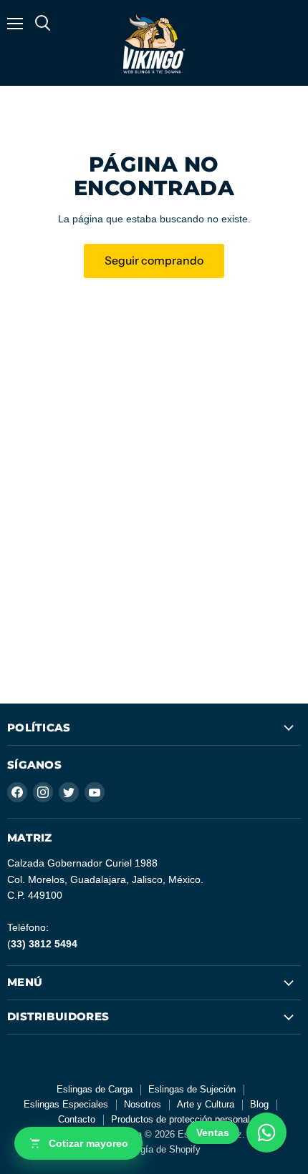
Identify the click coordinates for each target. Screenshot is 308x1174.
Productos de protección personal (180, 1119)
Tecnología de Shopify (154, 1149)
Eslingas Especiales (66, 1104)
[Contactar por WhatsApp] (266, 1133)
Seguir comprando (154, 260)
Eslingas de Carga (95, 1089)
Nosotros (142, 1104)
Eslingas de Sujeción (192, 1089)
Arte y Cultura (205, 1104)
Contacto (76, 1119)
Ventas (212, 1132)
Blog (259, 1104)
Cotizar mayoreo (88, 1143)
